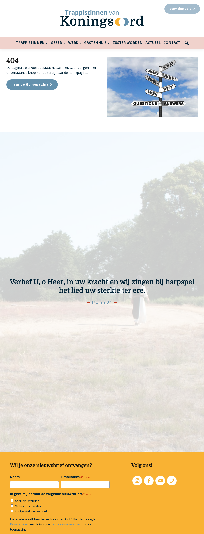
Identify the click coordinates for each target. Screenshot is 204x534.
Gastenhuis (95, 42)
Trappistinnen (30, 42)
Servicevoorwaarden (66, 524)
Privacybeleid (19, 524)
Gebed (56, 42)
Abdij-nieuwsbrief (27, 501)
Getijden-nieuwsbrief (29, 506)
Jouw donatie (180, 8)
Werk (73, 42)
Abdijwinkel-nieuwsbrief (31, 511)
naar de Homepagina (30, 84)
